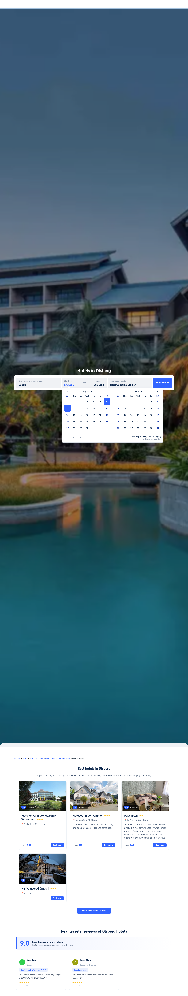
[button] (165, 4)
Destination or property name (31, 381)
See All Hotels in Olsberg (94, 910)
